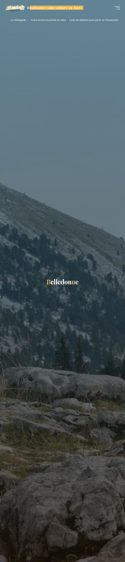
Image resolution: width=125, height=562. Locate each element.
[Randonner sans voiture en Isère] (15, 7)
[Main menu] (117, 7)
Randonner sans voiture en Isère (54, 8)
